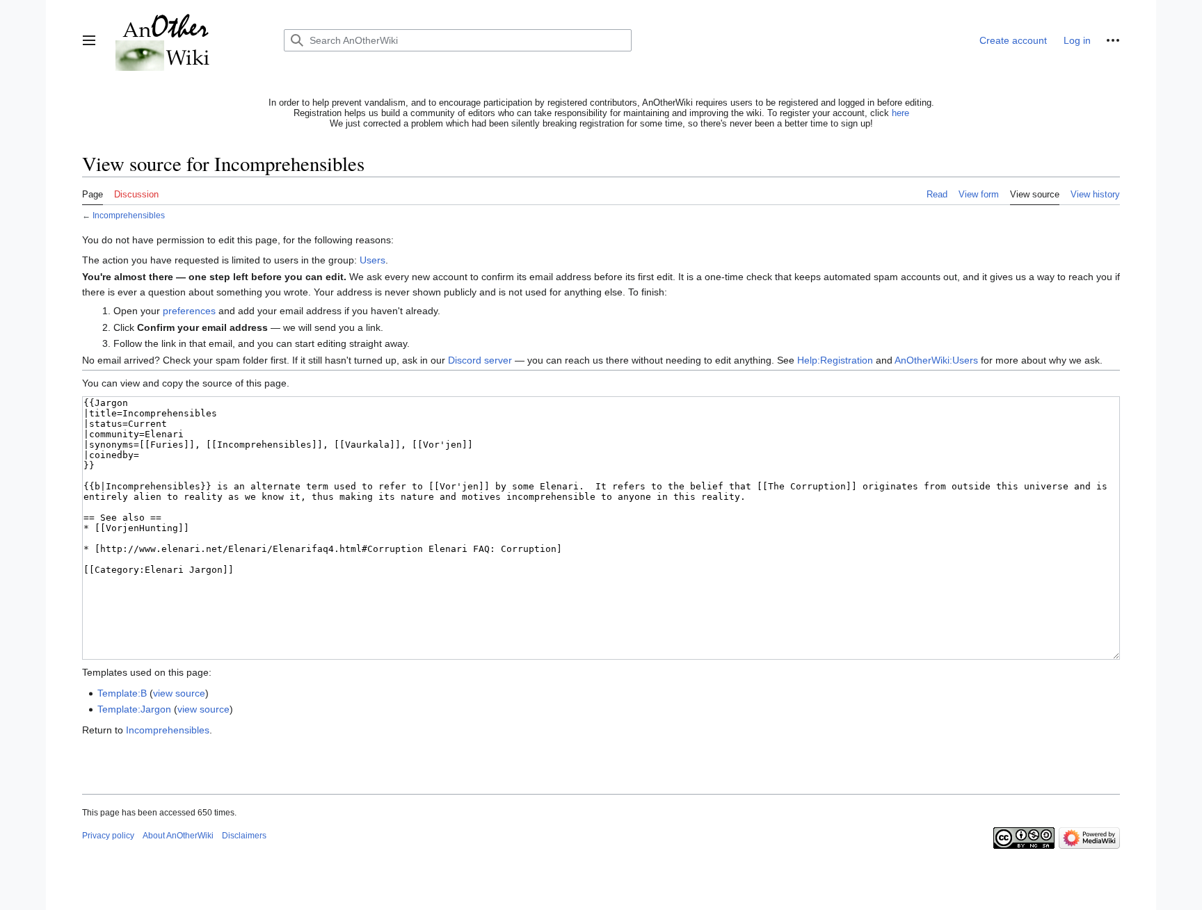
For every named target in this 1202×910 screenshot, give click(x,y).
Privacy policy (108, 835)
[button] (89, 40)
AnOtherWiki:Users (936, 360)
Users (372, 260)
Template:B (122, 693)
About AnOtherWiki (178, 835)
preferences (189, 310)
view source (179, 693)
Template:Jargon (134, 709)
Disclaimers (244, 835)
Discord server (480, 360)
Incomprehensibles (129, 215)
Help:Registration (835, 360)
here (900, 113)
